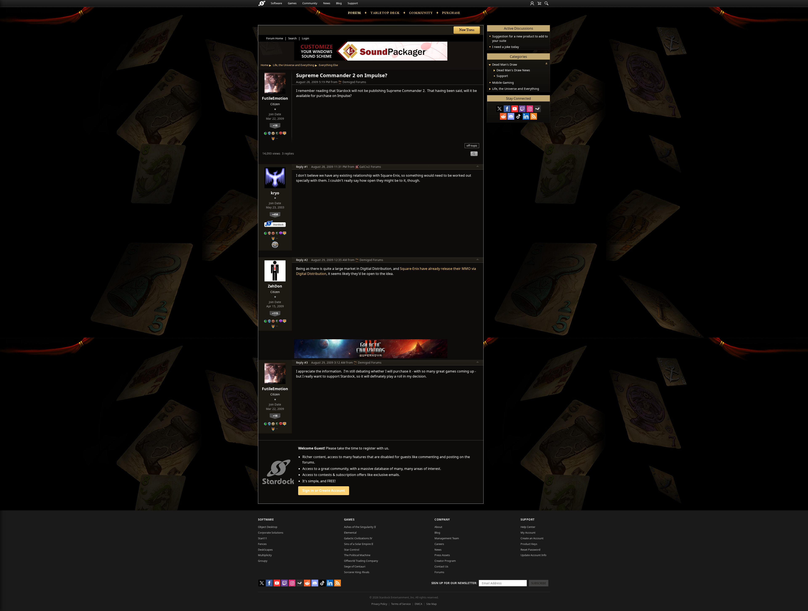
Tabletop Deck (385, 13)
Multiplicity (265, 555)
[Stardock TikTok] (518, 116)
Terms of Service (401, 604)
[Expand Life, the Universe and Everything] (490, 89)
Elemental (350, 532)
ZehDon (275, 286)
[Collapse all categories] (546, 63)
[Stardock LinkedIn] (526, 116)
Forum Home (274, 38)
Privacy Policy (379, 604)
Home (264, 65)
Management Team (447, 538)
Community (309, 3)
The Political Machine (357, 555)
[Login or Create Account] (532, 3)
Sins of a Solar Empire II (358, 544)
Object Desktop (267, 527)
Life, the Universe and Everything (293, 65)
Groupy (262, 561)
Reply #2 (302, 260)
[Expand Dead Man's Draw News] (494, 70)
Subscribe (538, 583)
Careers (439, 544)
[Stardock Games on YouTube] (514, 109)
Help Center (528, 527)
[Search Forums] (546, 3)
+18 (275, 125)
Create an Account (532, 538)
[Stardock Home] (261, 3)
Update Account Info (533, 555)
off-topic (471, 145)
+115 (275, 313)
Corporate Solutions (270, 532)
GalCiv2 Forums (370, 167)
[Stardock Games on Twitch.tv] (522, 109)
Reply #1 (302, 167)
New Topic (466, 30)
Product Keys (529, 544)
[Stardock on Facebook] (507, 109)
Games (292, 3)
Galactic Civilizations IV (358, 538)
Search (292, 38)
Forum (354, 13)
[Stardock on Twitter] (499, 109)
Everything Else (328, 65)
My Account (528, 532)
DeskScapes (265, 549)
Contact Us (441, 566)
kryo (275, 192)
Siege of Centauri (354, 566)
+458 (275, 214)
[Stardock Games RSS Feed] (533, 116)
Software (276, 3)
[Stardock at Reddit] (503, 116)
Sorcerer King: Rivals (356, 572)
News (326, 3)
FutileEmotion (275, 98)
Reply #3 (302, 362)
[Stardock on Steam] (537, 109)
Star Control (351, 549)
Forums (439, 572)
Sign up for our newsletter (453, 583)
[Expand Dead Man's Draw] (490, 65)
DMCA (418, 604)
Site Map (431, 604)
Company (442, 519)
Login (305, 38)
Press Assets (442, 555)
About (438, 527)
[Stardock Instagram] (530, 109)
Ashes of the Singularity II (360, 527)
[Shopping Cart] (539, 3)
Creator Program (445, 561)
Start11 (262, 538)
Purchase (451, 13)
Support (353, 3)
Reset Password (530, 549)
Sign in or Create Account (323, 490)
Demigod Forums (354, 82)
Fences (262, 544)
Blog (339, 3)
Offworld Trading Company (361, 561)
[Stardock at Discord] (511, 116)
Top (477, 166)
